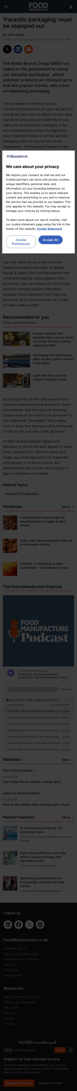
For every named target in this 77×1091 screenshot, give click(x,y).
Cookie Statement (49, 229)
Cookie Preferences (21, 242)
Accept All (50, 240)
